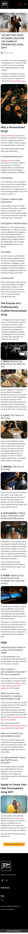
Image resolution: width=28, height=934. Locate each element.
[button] (25, 4)
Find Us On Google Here (7, 909)
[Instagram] (6, 880)
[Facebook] (2, 880)
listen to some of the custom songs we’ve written (13, 685)
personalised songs (18, 81)
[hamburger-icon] (20, 4)
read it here (19, 728)
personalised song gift (10, 136)
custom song (7, 160)
